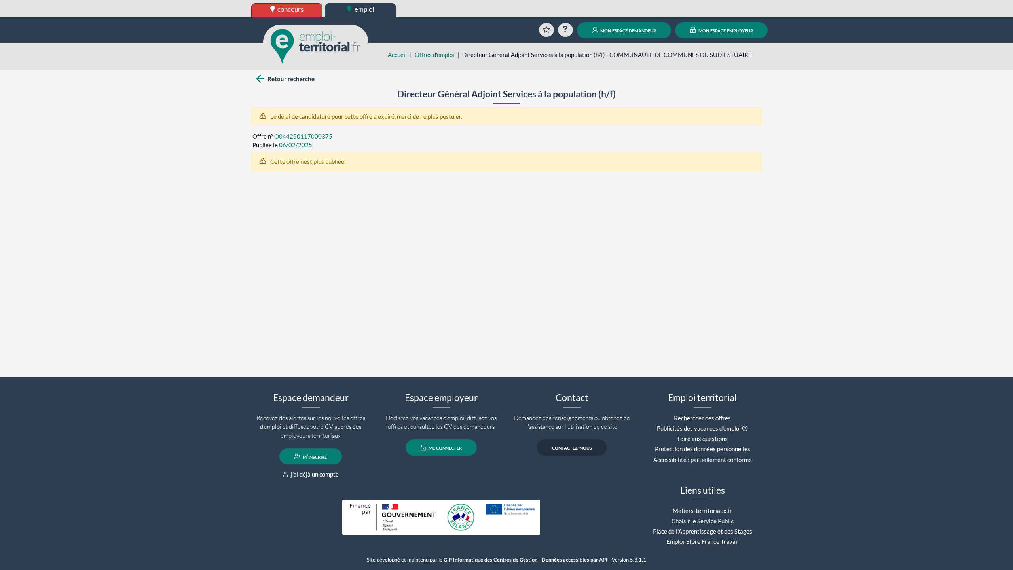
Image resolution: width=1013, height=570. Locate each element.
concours (290, 9)
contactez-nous (572, 447)
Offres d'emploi (434, 54)
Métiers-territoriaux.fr (702, 510)
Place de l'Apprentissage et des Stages (702, 531)
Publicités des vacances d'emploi (699, 428)
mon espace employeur (725, 30)
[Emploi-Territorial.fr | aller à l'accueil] (315, 45)
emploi (363, 9)
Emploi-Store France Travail (702, 541)
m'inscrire (314, 456)
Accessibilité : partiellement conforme (702, 459)
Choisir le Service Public (703, 520)
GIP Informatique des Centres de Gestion (490, 560)
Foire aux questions (702, 438)
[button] (745, 428)
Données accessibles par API (574, 560)
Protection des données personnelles (702, 448)
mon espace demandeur (627, 30)
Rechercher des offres (702, 418)
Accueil (397, 54)
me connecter (444, 447)
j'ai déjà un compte (314, 474)
